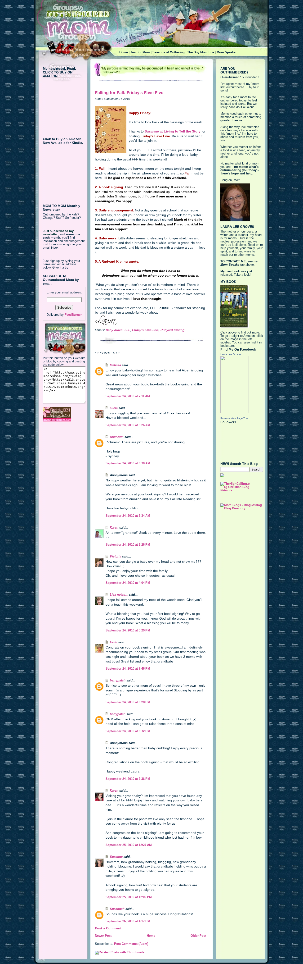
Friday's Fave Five (145, 330)
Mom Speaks (226, 52)
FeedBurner (73, 314)
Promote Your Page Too (234, 418)
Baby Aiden (114, 330)
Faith (113, 642)
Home (123, 52)
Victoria (115, 556)
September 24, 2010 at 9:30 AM (128, 463)
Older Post (198, 935)
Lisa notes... (119, 594)
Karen (114, 527)
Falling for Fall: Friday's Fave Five (129, 92)
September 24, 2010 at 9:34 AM (128, 515)
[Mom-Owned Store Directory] (64, 414)
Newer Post (103, 935)
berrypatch (117, 680)
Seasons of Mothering (168, 52)
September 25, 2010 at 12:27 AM (129, 845)
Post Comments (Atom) (131, 944)
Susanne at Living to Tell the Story (173, 131)
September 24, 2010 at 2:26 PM (128, 544)
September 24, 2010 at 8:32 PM (128, 731)
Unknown (117, 437)
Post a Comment (108, 928)
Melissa (115, 365)
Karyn (114, 790)
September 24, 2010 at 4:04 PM (128, 583)
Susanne (116, 857)
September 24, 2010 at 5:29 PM (128, 630)
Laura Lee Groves (230, 354)
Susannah (117, 909)
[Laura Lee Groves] (241, 384)
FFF (127, 330)
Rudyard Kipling (172, 330)
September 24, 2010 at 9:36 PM (128, 779)
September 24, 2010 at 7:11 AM (128, 396)
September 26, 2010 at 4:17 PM (128, 921)
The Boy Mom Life (200, 52)
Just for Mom (140, 52)
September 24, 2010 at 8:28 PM (128, 702)
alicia (114, 408)
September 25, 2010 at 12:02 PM (129, 897)
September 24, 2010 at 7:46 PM (128, 668)
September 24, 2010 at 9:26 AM (128, 425)
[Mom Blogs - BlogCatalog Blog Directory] (241, 506)
